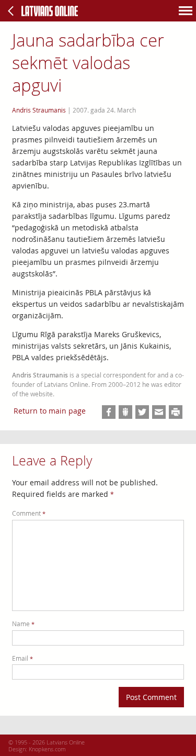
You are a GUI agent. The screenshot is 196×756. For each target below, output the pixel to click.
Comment (28, 513)
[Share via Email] (159, 412)
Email (22, 658)
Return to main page (50, 411)
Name (23, 623)
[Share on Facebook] (109, 412)
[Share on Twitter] (142, 412)
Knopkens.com (47, 749)
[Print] (175, 412)
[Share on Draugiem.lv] (125, 412)
